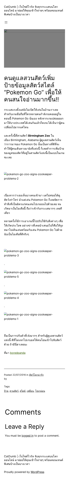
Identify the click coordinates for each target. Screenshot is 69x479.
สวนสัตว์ (14, 390)
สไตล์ (22, 390)
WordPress (37, 472)
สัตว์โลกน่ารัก (36, 374)
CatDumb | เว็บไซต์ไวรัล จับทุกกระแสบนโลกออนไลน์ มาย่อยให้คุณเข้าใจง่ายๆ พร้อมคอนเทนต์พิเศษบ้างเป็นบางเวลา (33, 10)
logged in (27, 435)
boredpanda (17, 352)
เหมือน (30, 390)
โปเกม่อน (40, 390)
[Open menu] (6, 22)
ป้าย (6, 390)
